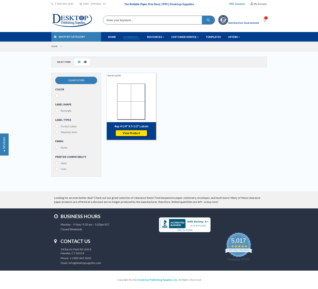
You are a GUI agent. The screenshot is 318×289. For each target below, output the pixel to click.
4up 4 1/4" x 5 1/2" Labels (131, 126)
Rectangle (66, 110)
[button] (4, 145)
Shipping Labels (69, 132)
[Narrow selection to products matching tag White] (57, 95)
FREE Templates (237, 3)
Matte (64, 147)
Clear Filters (76, 80)
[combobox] (158, 20)
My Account (260, 3)
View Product (131, 133)
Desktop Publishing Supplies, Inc (157, 279)
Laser (63, 168)
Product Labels (69, 126)
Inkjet (64, 163)
